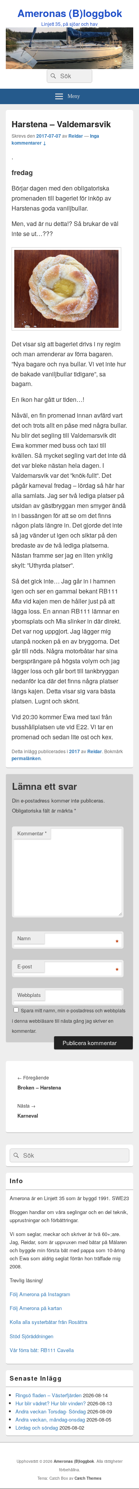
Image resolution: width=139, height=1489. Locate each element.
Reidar (75, 135)
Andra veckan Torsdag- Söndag (50, 1411)
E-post (24, 966)
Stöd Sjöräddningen (31, 1336)
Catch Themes (88, 1478)
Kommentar (32, 833)
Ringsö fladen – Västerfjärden (48, 1395)
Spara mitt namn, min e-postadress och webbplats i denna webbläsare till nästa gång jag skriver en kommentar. (68, 1020)
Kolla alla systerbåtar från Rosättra (48, 1321)
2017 (74, 751)
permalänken (26, 758)
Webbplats (29, 994)
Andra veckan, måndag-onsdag (50, 1419)
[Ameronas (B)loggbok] (69, 66)
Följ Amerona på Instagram (40, 1294)
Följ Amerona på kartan (36, 1308)
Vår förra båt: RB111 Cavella (42, 1350)
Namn (24, 938)
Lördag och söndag (36, 1427)
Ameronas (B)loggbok (69, 13)
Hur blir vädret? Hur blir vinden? (50, 1403)
